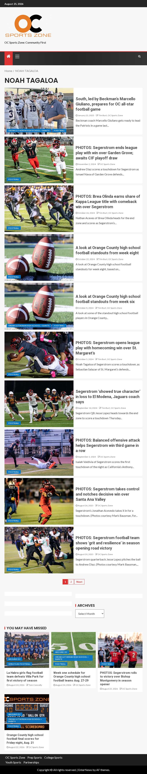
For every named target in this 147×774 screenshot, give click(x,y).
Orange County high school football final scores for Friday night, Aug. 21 (25, 738)
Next (79, 581)
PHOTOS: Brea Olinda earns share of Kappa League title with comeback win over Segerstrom (108, 201)
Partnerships (31, 762)
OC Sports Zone (107, 164)
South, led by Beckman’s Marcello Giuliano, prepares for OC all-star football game (105, 104)
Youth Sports (13, 762)
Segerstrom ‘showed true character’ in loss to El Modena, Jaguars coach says (108, 396)
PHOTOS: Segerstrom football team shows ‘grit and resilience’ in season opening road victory (108, 543)
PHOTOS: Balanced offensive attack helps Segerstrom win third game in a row (108, 445)
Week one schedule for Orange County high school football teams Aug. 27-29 (71, 676)
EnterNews (85, 769)
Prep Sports (34, 757)
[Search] (139, 56)
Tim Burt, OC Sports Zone (110, 115)
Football (59, 130)
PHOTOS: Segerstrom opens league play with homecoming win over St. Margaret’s (108, 348)
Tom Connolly (35, 685)
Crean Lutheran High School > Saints (28, 130)
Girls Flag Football (19, 664)
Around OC (14, 659)
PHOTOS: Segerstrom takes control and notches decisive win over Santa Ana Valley (107, 494)
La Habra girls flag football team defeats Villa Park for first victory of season (25, 676)
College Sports (53, 757)
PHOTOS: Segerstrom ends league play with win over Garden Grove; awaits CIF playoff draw (106, 152)
